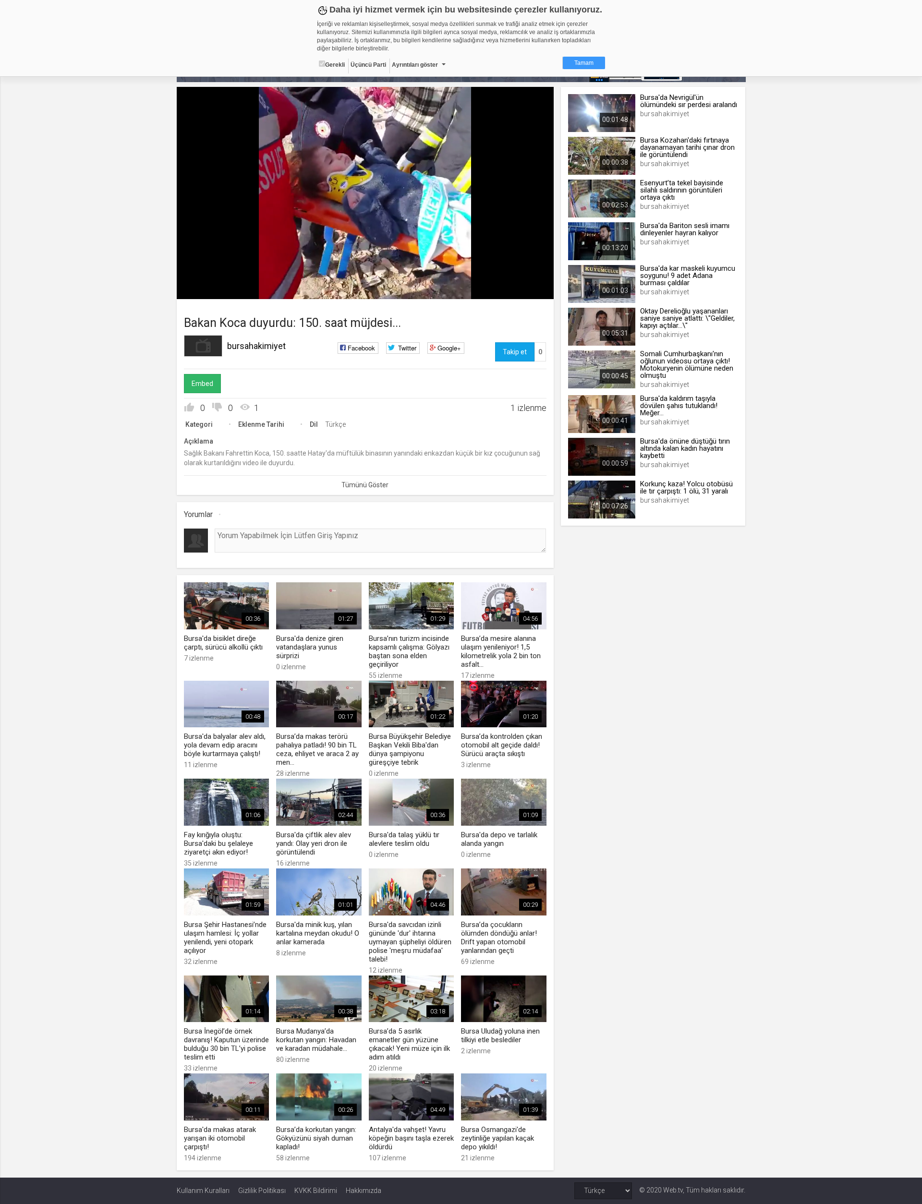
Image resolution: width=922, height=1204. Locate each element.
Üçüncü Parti (368, 64)
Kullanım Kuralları (203, 1190)
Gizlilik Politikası (262, 1190)
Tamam (584, 63)
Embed (202, 383)
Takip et (515, 352)
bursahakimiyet (256, 346)
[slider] (364, 272)
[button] (208, 287)
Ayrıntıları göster (415, 64)
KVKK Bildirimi (315, 1190)
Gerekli (335, 64)
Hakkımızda (363, 1190)
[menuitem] (498, 288)
